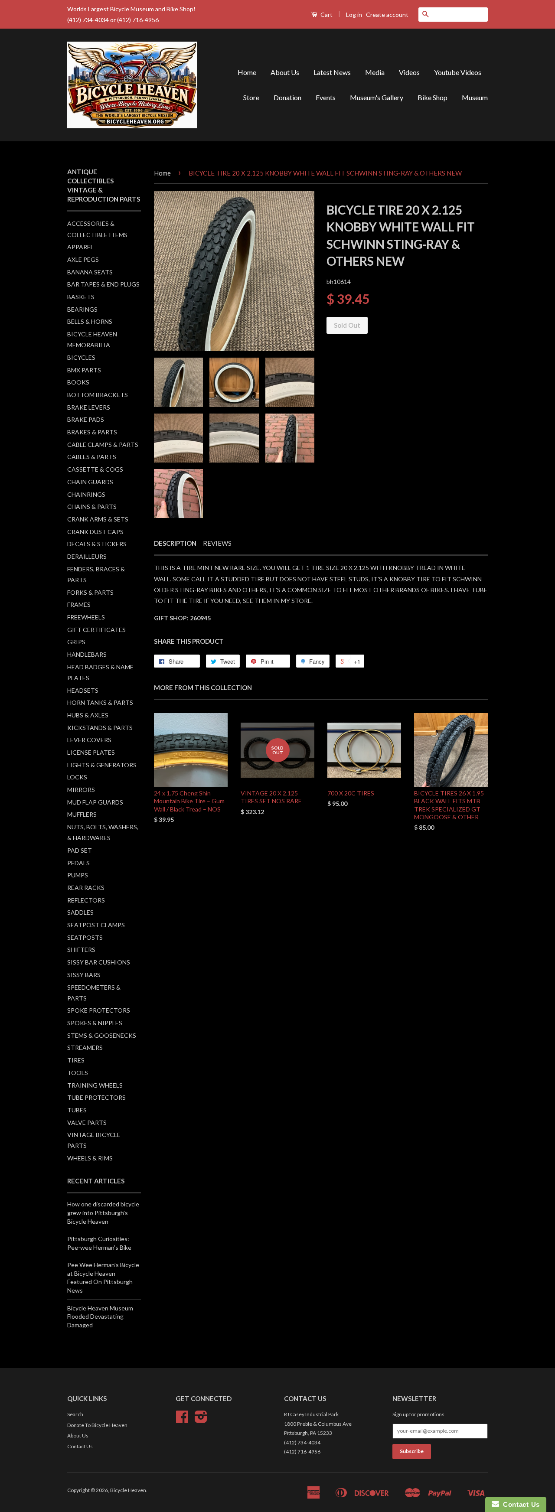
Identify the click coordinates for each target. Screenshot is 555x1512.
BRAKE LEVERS (88, 407)
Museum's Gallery (376, 97)
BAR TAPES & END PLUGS (103, 284)
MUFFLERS (82, 814)
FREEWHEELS (86, 617)
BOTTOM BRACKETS (97, 394)
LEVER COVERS (89, 739)
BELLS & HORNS (89, 321)
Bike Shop (432, 97)
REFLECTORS (86, 900)
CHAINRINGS (86, 494)
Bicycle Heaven (128, 1490)
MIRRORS (81, 789)
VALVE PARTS (87, 1122)
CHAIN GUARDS (90, 482)
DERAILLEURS (87, 556)
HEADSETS (82, 690)
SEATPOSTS (85, 937)
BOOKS (78, 382)
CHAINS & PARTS (92, 506)
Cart (326, 14)
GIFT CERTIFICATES (96, 629)
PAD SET (79, 850)
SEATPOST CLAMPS (96, 925)
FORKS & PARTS (90, 592)
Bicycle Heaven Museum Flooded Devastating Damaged (100, 1316)
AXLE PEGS (83, 259)
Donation (287, 97)
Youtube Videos (457, 72)
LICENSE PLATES (91, 752)
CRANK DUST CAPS (95, 531)
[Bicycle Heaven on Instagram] (201, 1420)
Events (326, 97)
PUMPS (77, 875)
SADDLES (80, 912)
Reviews (217, 543)
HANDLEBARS (87, 654)
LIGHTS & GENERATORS (102, 765)
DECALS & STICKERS (97, 543)
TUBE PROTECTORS (96, 1097)
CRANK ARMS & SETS (97, 519)
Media (375, 72)
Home (247, 72)
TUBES (77, 1110)
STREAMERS (85, 1047)
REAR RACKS (85, 887)
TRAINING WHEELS (95, 1085)
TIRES (76, 1060)
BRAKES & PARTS (92, 432)
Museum (475, 97)
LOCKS (77, 777)
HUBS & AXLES (87, 715)
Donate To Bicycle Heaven (97, 1425)
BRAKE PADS (85, 419)
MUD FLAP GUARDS (95, 802)
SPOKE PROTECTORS (98, 1010)
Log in (354, 14)
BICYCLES (81, 357)
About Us (285, 72)
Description (175, 543)
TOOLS (77, 1072)
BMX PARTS (84, 370)
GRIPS (76, 641)
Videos (409, 72)
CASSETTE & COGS (95, 469)
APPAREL (80, 247)
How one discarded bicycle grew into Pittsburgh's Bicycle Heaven (103, 1212)
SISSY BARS (84, 974)
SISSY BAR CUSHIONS (98, 962)
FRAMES (79, 604)
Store (251, 97)
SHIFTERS (81, 949)
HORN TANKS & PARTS (100, 702)
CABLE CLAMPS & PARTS (102, 444)
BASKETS (81, 296)
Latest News (332, 72)
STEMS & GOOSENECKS (101, 1035)
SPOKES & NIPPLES (94, 1022)
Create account (387, 14)
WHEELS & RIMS (90, 1158)
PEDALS (78, 863)
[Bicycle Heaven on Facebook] (182, 1420)
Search (75, 1414)
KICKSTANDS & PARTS (100, 727)
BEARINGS (82, 309)
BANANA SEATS (90, 272)
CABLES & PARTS (91, 456)
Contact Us (80, 1446)
